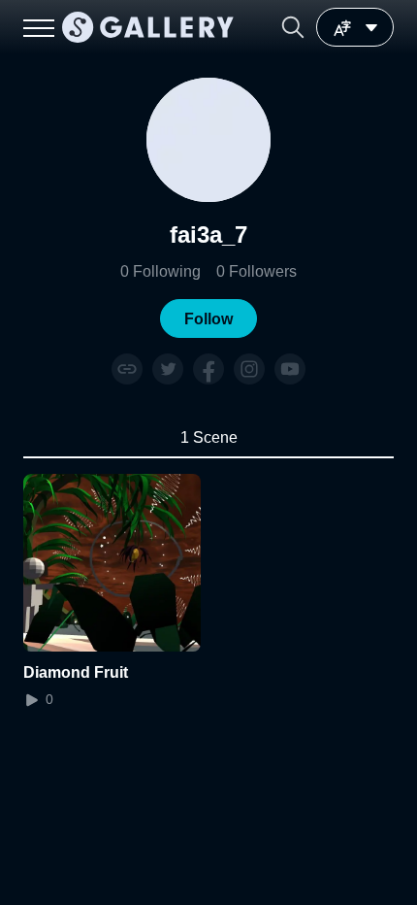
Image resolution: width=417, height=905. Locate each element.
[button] (292, 27)
